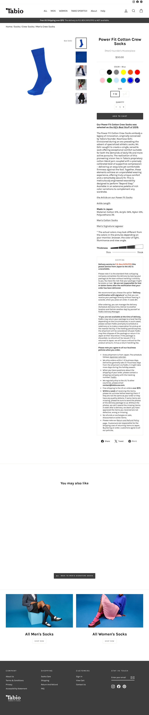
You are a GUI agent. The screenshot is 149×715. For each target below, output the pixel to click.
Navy (137, 80)
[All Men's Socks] (39, 611)
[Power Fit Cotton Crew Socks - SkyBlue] (19, 524)
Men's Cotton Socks (107, 220)
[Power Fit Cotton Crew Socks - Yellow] (19, 520)
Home (9, 26)
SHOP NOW (39, 641)
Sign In (79, 676)
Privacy (9, 684)
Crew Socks (28, 26)
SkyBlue (123, 80)
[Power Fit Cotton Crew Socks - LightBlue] (15, 524)
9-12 (125, 94)
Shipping (45, 680)
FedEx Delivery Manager (109, 312)
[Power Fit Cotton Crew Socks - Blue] (23, 524)
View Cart (80, 680)
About (94, 10)
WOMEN (63, 10)
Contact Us (81, 684)
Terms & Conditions (15, 680)
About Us (10, 676)
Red (137, 72)
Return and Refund (49, 684)
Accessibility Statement (16, 688)
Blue (130, 80)
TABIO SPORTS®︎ (79, 10)
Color (120, 67)
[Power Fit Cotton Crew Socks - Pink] (7, 524)
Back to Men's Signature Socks (76, 576)
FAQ (42, 688)
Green (109, 80)
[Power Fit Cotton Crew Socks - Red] (27, 520)
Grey (116, 72)
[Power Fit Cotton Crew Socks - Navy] (27, 524)
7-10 (115, 94)
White (102, 72)
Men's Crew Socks (45, 26)
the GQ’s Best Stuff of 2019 (123, 127)
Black (109, 72)
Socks (17, 26)
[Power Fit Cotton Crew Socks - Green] (11, 524)
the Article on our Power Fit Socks (114, 197)
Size (120, 89)
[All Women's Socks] (109, 611)
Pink (102, 80)
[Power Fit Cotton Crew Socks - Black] (11, 520)
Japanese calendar (118, 357)
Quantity (120, 102)
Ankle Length (103, 203)
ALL (45, 10)
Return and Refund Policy (128, 420)
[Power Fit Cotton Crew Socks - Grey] (15, 520)
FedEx (113, 377)
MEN (53, 10)
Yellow (123, 72)
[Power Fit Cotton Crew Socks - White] (7, 520)
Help (103, 10)
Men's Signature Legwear (110, 226)
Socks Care (46, 676)
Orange (130, 72)
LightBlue (116, 80)
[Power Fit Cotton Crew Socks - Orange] (23, 520)
